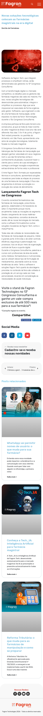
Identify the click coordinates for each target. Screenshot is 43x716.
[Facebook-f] (4, 335)
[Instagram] (12, 335)
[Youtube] (27, 335)
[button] (26, 320)
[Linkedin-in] (28, 694)
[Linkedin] (19, 335)
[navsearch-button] (32, 4)
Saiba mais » (12, 477)
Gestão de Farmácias (10, 28)
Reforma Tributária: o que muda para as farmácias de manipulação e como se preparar (21, 644)
